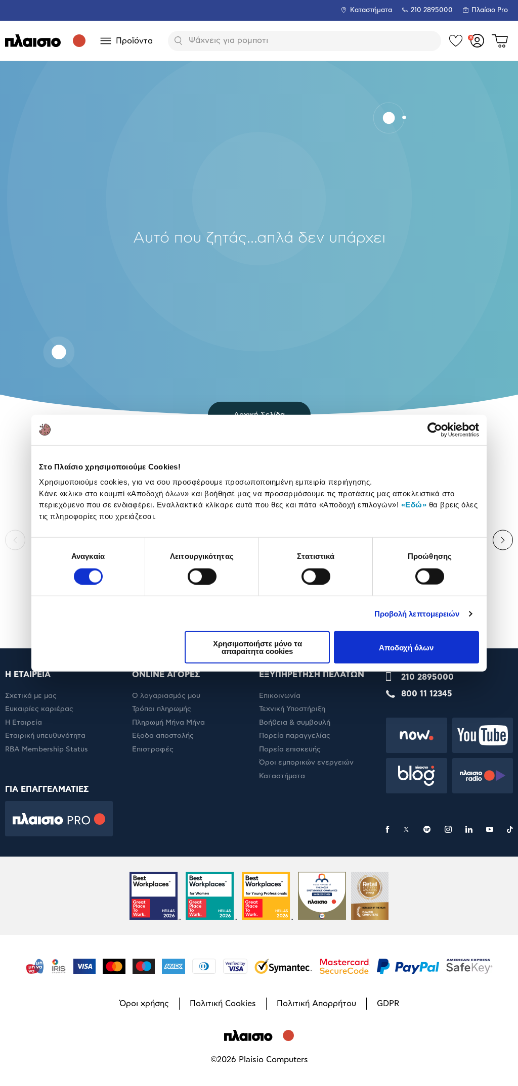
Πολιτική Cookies (223, 1004)
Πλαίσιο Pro (489, 10)
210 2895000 (427, 677)
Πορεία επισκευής (290, 749)
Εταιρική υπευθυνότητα (45, 735)
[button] (15, 540)
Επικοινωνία (279, 695)
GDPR (388, 1004)
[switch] (202, 576)
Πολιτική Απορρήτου (316, 1004)
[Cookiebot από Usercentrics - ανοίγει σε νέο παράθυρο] (435, 429)
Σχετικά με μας (31, 695)
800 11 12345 (426, 694)
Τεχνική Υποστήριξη (292, 709)
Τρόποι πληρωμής (161, 709)
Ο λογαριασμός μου (166, 695)
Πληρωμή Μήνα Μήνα (168, 722)
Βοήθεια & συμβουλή (294, 722)
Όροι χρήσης (144, 1004)
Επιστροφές (153, 749)
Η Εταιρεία (23, 722)
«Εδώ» (414, 504)
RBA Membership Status (46, 749)
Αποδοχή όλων (406, 647)
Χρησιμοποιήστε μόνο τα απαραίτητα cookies (257, 647)
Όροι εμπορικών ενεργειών (306, 762)
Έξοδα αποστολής (163, 735)
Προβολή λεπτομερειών (417, 613)
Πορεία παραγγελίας (294, 735)
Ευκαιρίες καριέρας (39, 709)
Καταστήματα (371, 10)
